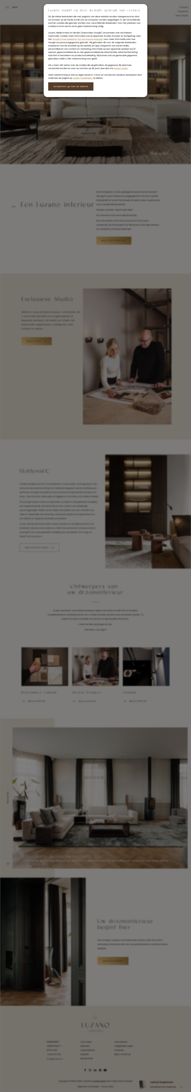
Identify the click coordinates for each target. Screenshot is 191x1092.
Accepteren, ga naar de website (71, 86)
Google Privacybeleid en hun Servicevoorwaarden (77, 39)
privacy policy (121, 68)
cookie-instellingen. (83, 78)
